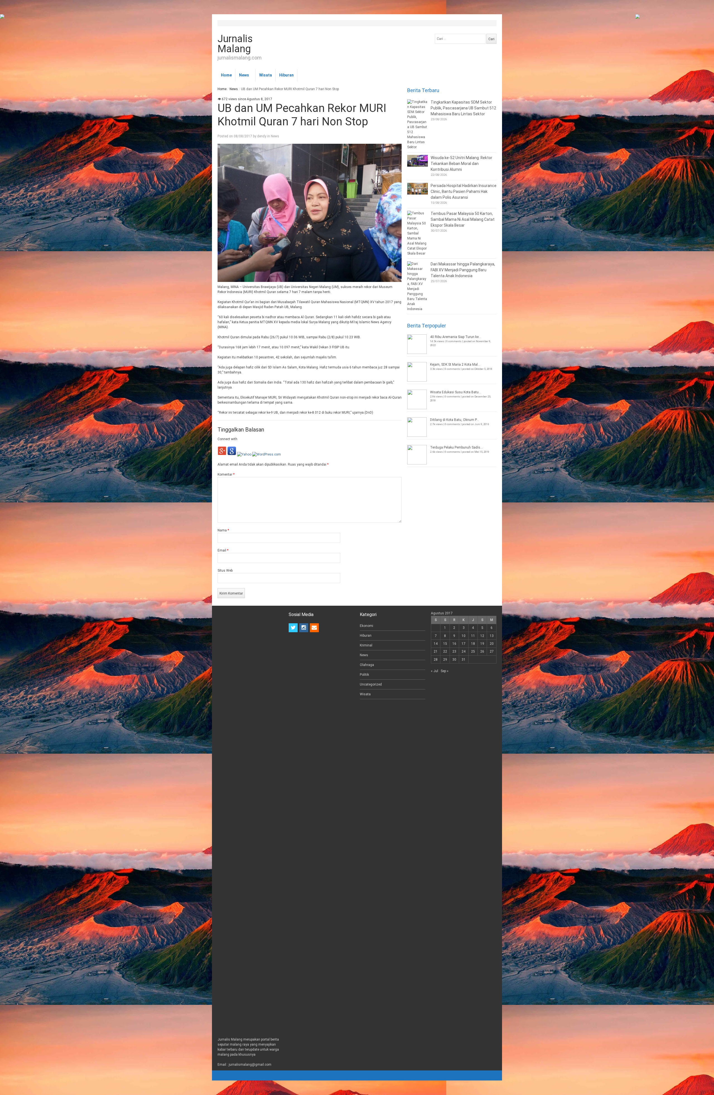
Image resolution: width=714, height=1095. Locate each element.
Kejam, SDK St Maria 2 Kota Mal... (455, 364)
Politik (364, 675)
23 (454, 651)
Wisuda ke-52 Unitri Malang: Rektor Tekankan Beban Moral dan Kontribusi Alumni (461, 163)
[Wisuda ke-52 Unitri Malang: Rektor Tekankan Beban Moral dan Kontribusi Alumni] (417, 161)
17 (463, 644)
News (244, 75)
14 (436, 644)
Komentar (226, 474)
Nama (223, 530)
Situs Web (225, 570)
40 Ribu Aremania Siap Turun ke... (455, 337)
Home (226, 75)
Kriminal (366, 645)
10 (463, 636)
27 (492, 651)
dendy (261, 136)
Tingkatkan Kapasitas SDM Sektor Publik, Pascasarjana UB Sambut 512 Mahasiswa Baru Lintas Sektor (463, 108)
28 (436, 660)
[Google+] (222, 454)
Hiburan (286, 75)
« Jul (434, 671)
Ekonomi (366, 626)
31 (463, 660)
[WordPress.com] (266, 454)
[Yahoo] (244, 454)
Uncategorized (371, 684)
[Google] (231, 454)
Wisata (265, 75)
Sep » (444, 671)
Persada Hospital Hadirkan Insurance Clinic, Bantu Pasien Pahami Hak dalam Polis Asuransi (463, 191)
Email (223, 550)
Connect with (227, 439)
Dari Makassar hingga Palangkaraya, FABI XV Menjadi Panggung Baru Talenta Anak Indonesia (463, 270)
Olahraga (367, 665)
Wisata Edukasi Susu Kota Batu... (455, 392)
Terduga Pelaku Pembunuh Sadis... (456, 447)
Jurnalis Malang (235, 44)
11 (473, 636)
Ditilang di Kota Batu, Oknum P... (454, 420)
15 (445, 644)
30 (454, 660)
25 (473, 651)
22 (445, 651)
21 (436, 651)
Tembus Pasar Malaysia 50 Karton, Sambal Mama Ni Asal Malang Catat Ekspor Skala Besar (463, 219)
